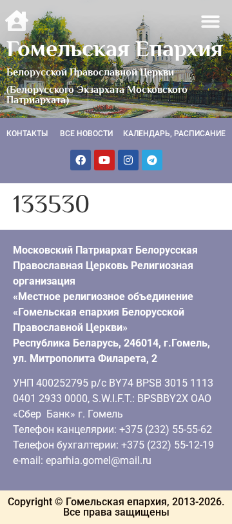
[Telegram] (152, 160)
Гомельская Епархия (114, 48)
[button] (211, 21)
